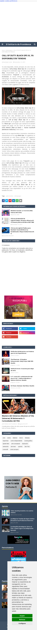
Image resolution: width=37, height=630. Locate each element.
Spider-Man (6, 443)
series (9, 438)
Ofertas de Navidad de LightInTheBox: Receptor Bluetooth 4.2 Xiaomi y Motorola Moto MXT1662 (22, 220)
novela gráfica (28, 441)
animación (5, 446)
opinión (20, 446)
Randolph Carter (7, 62)
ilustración (25, 443)
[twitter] (27, 328)
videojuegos (9, 50)
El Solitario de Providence (18, 44)
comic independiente (16, 441)
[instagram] (27, 332)
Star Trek (27, 446)
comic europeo (14, 449)
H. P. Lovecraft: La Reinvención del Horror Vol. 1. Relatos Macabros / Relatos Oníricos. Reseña (21, 378)
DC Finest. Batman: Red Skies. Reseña (22, 386)
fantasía (27, 438)
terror (21, 438)
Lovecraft (5, 449)
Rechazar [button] (22, 619)
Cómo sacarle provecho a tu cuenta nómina (22, 511)
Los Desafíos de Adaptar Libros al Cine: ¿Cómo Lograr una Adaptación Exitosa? (22, 528)
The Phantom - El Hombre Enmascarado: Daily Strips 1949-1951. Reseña (22, 361)
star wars (13, 446)
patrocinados (9, 196)
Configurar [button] (22, 623)
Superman (5, 441)
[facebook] (10, 328)
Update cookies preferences (8, 1)
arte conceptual (15, 443)
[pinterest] (10, 332)
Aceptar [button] (22, 616)
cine (4, 438)
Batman (15, 438)
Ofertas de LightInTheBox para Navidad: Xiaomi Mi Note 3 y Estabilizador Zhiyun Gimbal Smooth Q (22, 230)
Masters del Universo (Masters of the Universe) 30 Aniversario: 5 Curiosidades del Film (18, 418)
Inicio (3, 50)
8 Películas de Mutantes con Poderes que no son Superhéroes (22, 352)
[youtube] (10, 336)
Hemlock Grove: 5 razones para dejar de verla (22, 369)
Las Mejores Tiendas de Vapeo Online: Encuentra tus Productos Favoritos (23, 519)
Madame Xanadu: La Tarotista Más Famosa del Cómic (22, 211)
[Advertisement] (18, 22)
